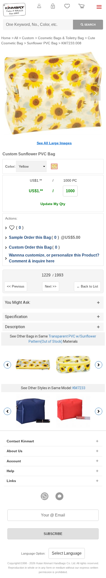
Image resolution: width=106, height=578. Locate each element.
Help (10, 471)
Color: (10, 166)
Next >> (50, 286)
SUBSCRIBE (53, 534)
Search (90, 24)
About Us (14, 451)
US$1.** (36, 191)
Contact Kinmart (20, 441)
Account (14, 461)
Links (11, 481)
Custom (28, 38)
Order (81, 9)
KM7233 (78, 388)
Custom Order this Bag (30, 247)
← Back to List (87, 286)
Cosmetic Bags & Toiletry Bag (61, 38)
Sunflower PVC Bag (42, 43)
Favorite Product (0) (53, 14)
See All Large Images (54, 143)
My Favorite (67, 9)
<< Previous (15, 286)
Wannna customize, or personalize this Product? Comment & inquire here (54, 258)
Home (6, 38)
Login (53, 9)
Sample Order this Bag (30, 237)
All (16, 38)
